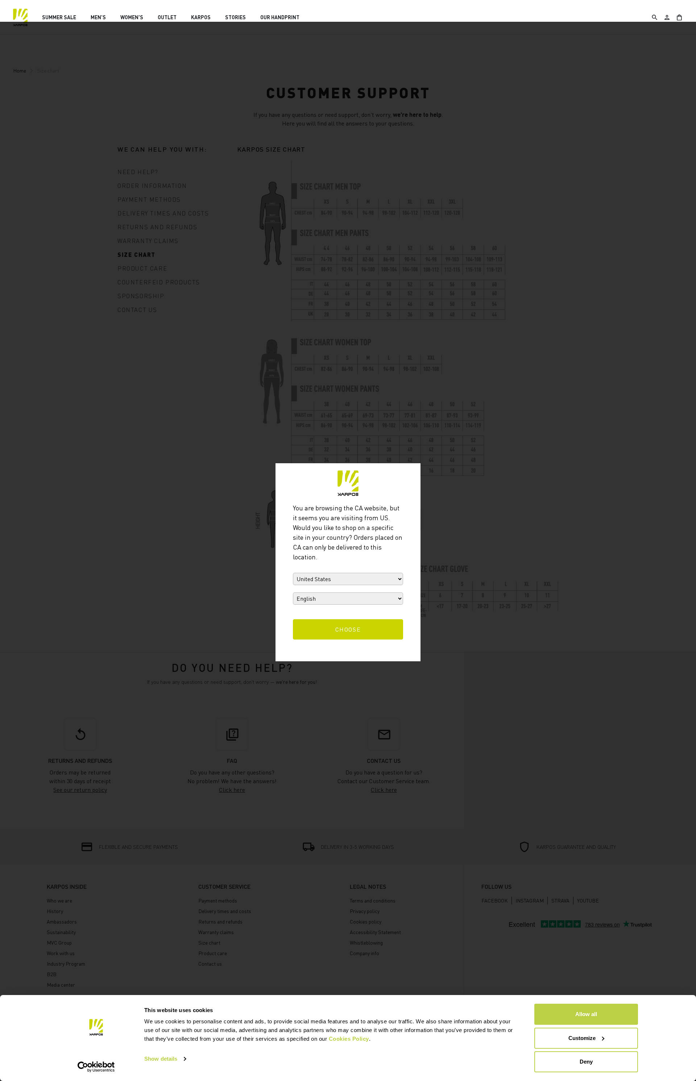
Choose (348, 629)
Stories (235, 17)
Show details (160, 1059)
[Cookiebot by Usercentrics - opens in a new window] (96, 1066)
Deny (586, 1062)
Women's (131, 17)
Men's (98, 17)
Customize (582, 1038)
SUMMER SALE (59, 17)
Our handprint (279, 17)
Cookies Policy (349, 1039)
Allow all (586, 1014)
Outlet (167, 17)
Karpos (201, 17)
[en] (20, 17)
